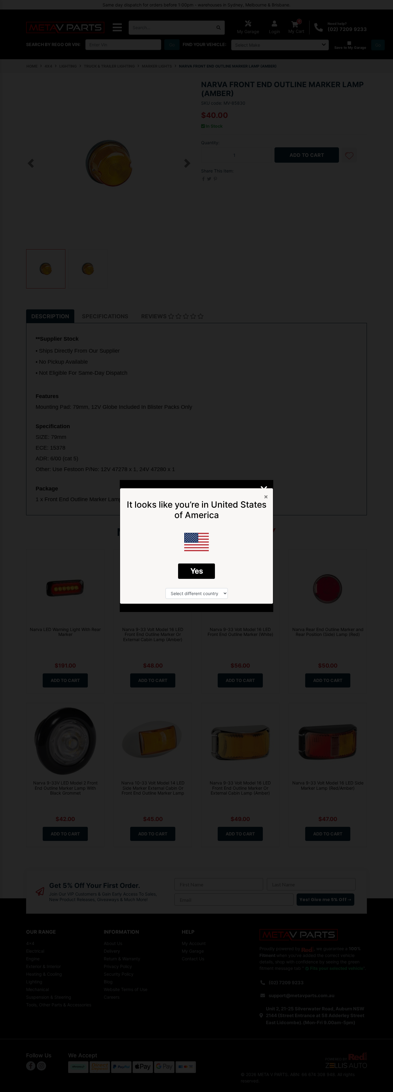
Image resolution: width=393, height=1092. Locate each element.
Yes (196, 571)
